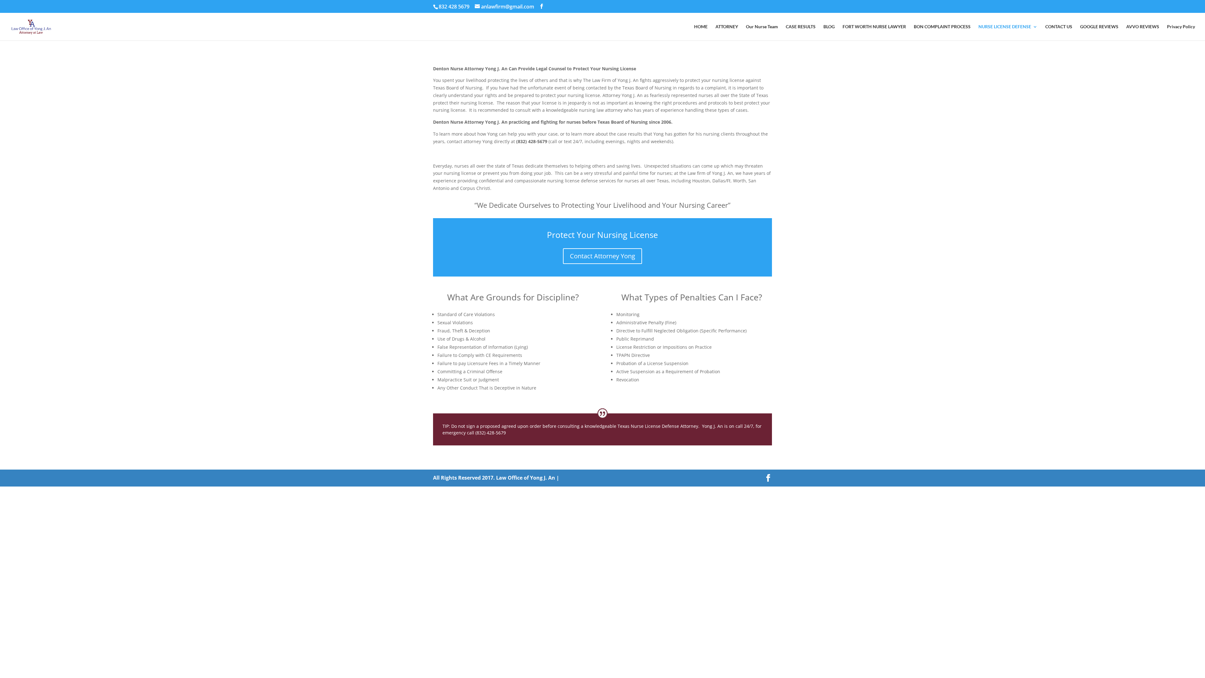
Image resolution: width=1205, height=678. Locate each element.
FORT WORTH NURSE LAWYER (874, 26)
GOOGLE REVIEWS (1099, 26)
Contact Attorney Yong (602, 256)
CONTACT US (1058, 26)
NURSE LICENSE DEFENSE (1004, 26)
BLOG (829, 26)
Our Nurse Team (762, 26)
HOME (701, 26)
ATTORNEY (726, 26)
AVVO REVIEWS (1142, 26)
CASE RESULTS (801, 26)
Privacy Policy (1181, 26)
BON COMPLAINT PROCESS (942, 26)
